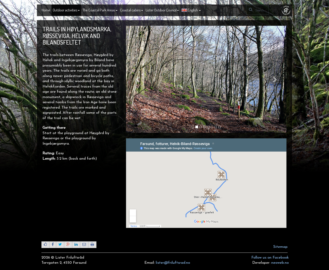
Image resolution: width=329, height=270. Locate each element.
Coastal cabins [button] (130, 10)
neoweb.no (280, 263)
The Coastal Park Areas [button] (98, 10)
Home (46, 10)
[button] (191, 10)
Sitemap (280, 247)
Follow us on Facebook (270, 257)
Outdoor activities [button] (65, 10)
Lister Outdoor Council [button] (161, 10)
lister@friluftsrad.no (173, 263)
